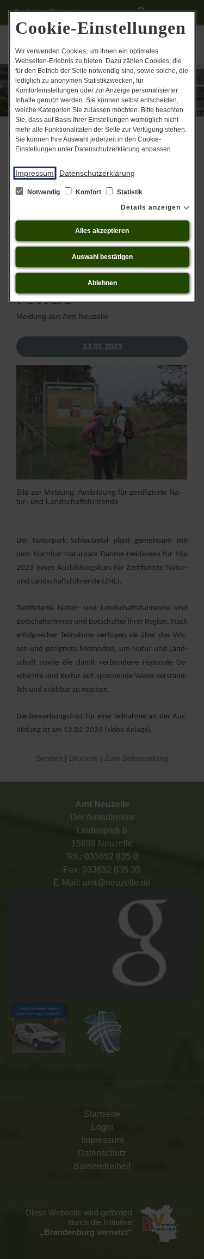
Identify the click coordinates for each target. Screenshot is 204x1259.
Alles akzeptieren (102, 231)
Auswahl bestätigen (102, 257)
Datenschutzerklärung (97, 173)
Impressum (34, 173)
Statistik (129, 192)
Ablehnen (102, 283)
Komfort (88, 192)
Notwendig (43, 192)
